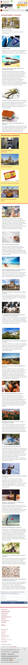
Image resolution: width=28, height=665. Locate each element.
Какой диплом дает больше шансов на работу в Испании (14, 476)
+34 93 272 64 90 (6, 2)
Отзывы (3, 638)
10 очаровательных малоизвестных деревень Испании (14, 341)
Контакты (3, 632)
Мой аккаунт (4, 641)
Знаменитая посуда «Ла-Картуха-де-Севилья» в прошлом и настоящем (14, 579)
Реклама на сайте (5, 636)
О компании (21, 1)
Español (26, 1)
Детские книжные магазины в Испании (12, 393)
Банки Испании (6, 48)
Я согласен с (9, 600)
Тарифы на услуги (5, 635)
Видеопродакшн (4, 629)
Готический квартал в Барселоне (7, 151)
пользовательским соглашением (11, 600)
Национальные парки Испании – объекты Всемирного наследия (13, 422)
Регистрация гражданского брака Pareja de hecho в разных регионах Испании (13, 270)
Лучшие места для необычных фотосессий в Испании (13, 556)
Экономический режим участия (10, 244)
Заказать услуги (23, 7)
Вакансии (3, 633)
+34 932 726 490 (13, 646)
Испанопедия (5, 10)
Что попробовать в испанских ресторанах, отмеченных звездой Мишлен (13, 315)
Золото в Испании (7, 30)
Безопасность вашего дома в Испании (12, 219)
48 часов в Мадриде (6, 167)
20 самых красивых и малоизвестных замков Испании (14, 292)
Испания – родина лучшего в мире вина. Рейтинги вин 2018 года (13, 503)
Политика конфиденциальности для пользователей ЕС (9, 656)
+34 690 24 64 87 (6, 1)
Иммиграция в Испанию (6, 639)
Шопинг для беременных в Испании (11, 527)
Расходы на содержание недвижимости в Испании (13, 123)
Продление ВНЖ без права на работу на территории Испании (12, 69)
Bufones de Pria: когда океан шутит (8, 200)
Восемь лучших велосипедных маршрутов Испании (13, 366)
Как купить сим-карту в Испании (10, 183)
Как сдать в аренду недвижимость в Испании (14, 100)
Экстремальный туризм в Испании (11, 446)
